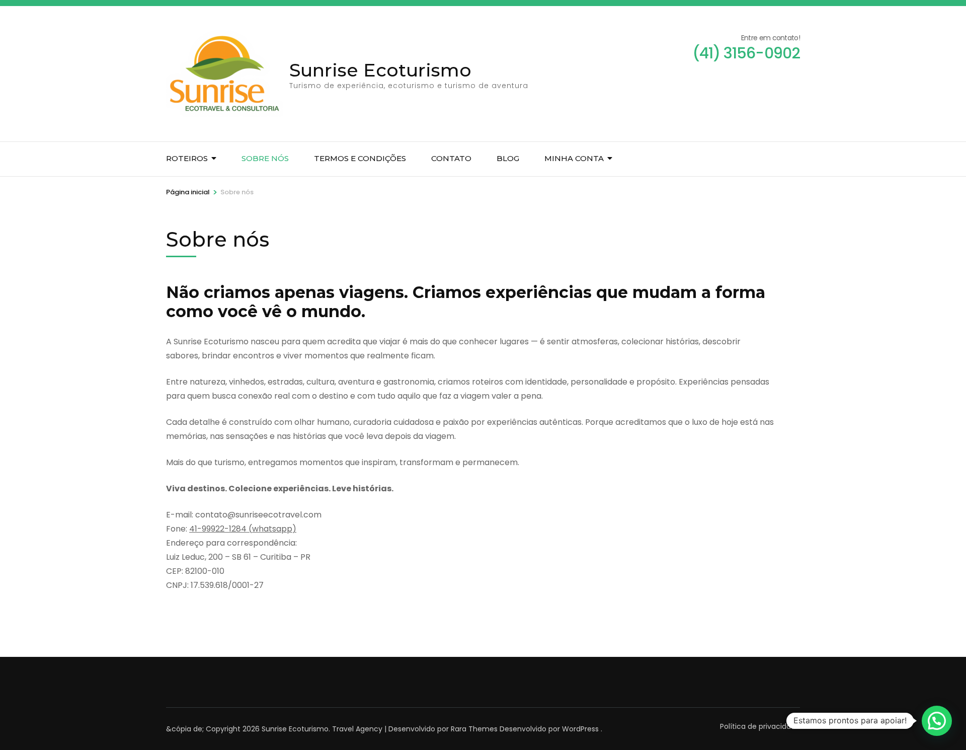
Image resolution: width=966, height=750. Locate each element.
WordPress (580, 729)
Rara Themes (474, 729)
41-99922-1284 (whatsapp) (242, 529)
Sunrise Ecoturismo (380, 70)
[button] (937, 721)
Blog (508, 158)
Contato (451, 158)
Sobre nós (265, 158)
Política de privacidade (760, 726)
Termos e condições (360, 158)
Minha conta (574, 158)
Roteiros (187, 158)
